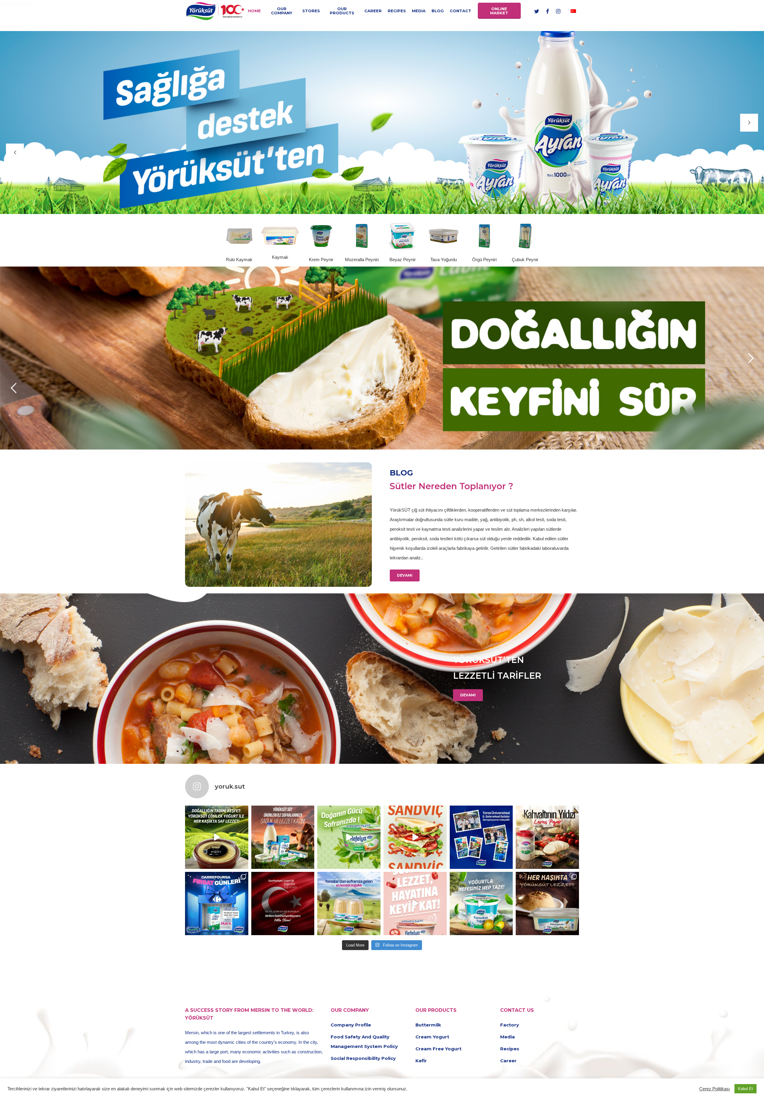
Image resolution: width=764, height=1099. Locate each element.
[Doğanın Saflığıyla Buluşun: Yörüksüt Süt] (283, 837)
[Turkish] (573, 11)
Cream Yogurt (432, 1037)
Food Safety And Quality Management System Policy (364, 1041)
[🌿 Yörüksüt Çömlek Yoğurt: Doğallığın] (216, 837)
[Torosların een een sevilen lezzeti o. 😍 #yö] (349, 903)
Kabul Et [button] (745, 1088)
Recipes (509, 1049)
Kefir (421, 1060)
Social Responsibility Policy (363, 1058)
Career (508, 1060)
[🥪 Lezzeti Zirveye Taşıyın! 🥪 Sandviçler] (415, 837)
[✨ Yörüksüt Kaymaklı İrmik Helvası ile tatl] (547, 903)
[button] (405, 575)
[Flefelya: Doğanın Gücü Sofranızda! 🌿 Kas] (349, 837)
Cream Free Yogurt (438, 1049)
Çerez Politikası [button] (714, 1088)
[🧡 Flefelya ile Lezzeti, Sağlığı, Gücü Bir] (415, 903)
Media (507, 1037)
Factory (509, 1025)
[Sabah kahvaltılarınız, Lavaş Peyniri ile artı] (547, 837)
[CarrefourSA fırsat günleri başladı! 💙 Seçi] (216, 903)
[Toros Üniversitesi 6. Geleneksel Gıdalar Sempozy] (481, 837)
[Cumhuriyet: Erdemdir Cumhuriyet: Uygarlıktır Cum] (283, 903)
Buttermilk (428, 1025)
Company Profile (351, 1025)
